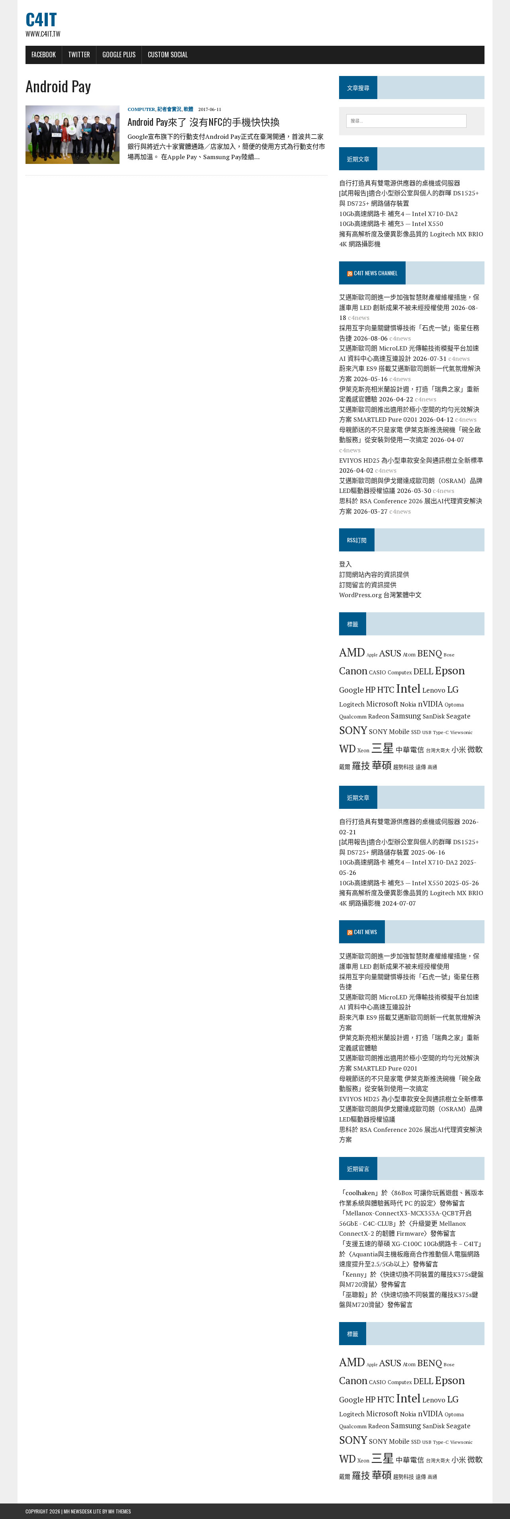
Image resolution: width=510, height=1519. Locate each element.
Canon (353, 670)
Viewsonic (461, 732)
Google (351, 690)
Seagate (458, 716)
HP (370, 689)
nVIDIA (430, 704)
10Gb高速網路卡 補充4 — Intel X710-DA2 (398, 213)
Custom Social (168, 54)
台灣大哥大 (438, 750)
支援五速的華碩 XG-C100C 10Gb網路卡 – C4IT (411, 1243)
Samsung (406, 716)
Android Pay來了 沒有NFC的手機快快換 (204, 121)
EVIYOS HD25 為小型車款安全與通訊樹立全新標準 (411, 460)
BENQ (429, 653)
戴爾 (344, 767)
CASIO (377, 672)
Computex (400, 672)
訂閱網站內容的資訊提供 (374, 574)
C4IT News (365, 931)
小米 (458, 749)
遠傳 (421, 767)
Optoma (454, 704)
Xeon (363, 750)
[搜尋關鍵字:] (406, 120)
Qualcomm (353, 716)
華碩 (382, 765)
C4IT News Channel (376, 273)
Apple (372, 655)
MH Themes (119, 1511)
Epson (450, 670)
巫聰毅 (355, 1294)
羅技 (361, 766)
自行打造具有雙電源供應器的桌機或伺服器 (399, 183)
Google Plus (118, 54)
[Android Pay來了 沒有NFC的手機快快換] (73, 158)
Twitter (79, 54)
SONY (353, 730)
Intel (408, 688)
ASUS (390, 653)
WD (347, 748)
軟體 (188, 109)
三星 (382, 748)
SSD (416, 732)
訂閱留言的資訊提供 (367, 584)
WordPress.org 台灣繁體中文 (380, 594)
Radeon (378, 716)
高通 (432, 767)
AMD (352, 652)
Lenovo (433, 690)
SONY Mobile (389, 731)
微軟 (475, 749)
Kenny (354, 1274)
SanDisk (434, 716)
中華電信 (410, 749)
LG (453, 689)
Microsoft (382, 704)
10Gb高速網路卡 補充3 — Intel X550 (391, 223)
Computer (141, 109)
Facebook (43, 54)
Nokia (408, 704)
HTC (385, 689)
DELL (424, 671)
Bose (449, 654)
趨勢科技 (403, 767)
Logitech (352, 704)
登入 (345, 564)
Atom (409, 654)
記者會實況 (169, 109)
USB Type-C (435, 732)
